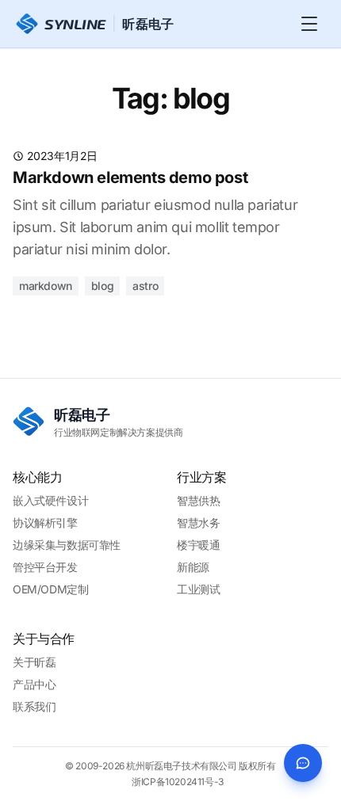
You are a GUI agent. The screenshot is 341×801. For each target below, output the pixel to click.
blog (102, 285)
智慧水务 (198, 522)
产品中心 (34, 684)
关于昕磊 (34, 662)
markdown (45, 285)
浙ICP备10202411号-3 (178, 782)
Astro (145, 285)
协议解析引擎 (45, 522)
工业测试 (198, 589)
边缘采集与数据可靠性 (67, 544)
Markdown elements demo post (130, 177)
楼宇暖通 (198, 544)
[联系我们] (303, 763)
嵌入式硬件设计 (50, 500)
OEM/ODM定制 (50, 589)
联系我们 (34, 706)
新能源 (193, 567)
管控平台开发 (45, 567)
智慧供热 (198, 500)
